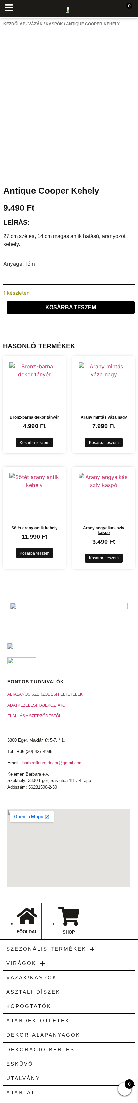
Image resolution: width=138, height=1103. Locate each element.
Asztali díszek (33, 992)
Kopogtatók (28, 1006)
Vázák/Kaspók (31, 977)
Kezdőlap (14, 24)
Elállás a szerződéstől (34, 716)
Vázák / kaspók (45, 24)
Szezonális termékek (46, 949)
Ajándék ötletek (38, 1020)
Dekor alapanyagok (43, 1035)
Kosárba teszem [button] (34, 442)
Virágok (21, 963)
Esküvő (19, 1064)
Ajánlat (20, 1092)
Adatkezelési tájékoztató (36, 705)
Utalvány (23, 1078)
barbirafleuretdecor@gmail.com (52, 762)
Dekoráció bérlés (40, 1049)
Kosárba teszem (70, 307)
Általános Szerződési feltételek (45, 694)
